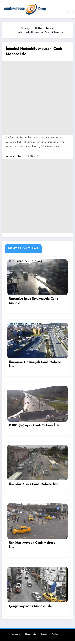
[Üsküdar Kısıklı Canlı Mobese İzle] (37, 462)
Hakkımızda (30, 633)
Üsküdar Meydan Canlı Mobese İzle (32, 544)
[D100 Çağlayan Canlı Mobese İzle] (37, 403)
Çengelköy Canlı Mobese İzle (30, 606)
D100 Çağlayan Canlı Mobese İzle (34, 425)
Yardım (55, 633)
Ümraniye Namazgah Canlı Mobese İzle (35, 364)
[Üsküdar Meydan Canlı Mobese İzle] (37, 521)
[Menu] (60, 9)
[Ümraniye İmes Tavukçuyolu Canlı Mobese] (37, 277)
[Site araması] (71, 9)
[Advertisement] (37, 98)
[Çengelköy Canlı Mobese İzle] (37, 584)
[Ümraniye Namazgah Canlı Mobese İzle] (37, 340)
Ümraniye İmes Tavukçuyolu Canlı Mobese (33, 300)
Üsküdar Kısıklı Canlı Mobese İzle (33, 484)
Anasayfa (16, 633)
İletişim (44, 633)
